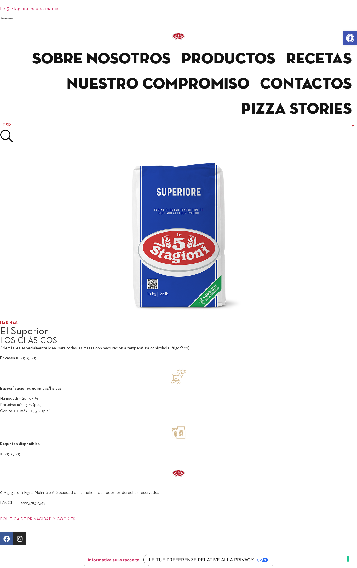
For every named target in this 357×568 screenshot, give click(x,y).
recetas (319, 59)
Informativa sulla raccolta (113, 560)
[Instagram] (19, 538)
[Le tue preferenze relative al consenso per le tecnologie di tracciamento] (348, 559)
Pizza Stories (296, 109)
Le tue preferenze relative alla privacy (201, 560)
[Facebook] (6, 538)
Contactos (306, 84)
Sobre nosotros (101, 59)
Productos (228, 59)
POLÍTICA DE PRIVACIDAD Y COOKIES (37, 519)
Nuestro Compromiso (158, 84)
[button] (350, 38)
